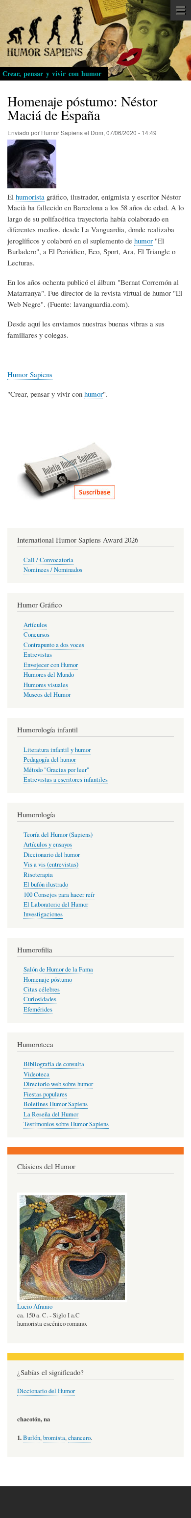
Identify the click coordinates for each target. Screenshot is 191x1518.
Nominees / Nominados (53, 570)
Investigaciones (43, 914)
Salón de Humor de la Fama (58, 969)
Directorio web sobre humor (58, 1084)
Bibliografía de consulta (54, 1064)
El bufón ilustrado (46, 884)
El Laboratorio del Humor (56, 904)
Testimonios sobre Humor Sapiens (66, 1124)
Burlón (31, 1438)
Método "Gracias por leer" (56, 770)
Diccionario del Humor (46, 1391)
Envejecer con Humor (51, 665)
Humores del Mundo (49, 674)
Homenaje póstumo (48, 979)
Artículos (35, 625)
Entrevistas (38, 654)
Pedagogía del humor (50, 759)
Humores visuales (46, 685)
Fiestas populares (45, 1094)
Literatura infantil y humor (57, 750)
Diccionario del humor (52, 854)
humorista (30, 197)
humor (143, 240)
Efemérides (38, 1009)
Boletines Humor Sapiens (56, 1104)
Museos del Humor (47, 694)
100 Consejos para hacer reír (59, 895)
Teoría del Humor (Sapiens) (58, 834)
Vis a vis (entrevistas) (51, 864)
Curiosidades (40, 999)
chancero (79, 1438)
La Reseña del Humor (51, 1114)
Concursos (36, 634)
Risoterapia (38, 874)
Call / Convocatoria (48, 560)
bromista (54, 1438)
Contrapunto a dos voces (54, 645)
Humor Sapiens (29, 374)
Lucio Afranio (34, 1306)
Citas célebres (42, 989)
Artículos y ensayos (48, 844)
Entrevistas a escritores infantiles (66, 779)
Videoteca (36, 1074)
